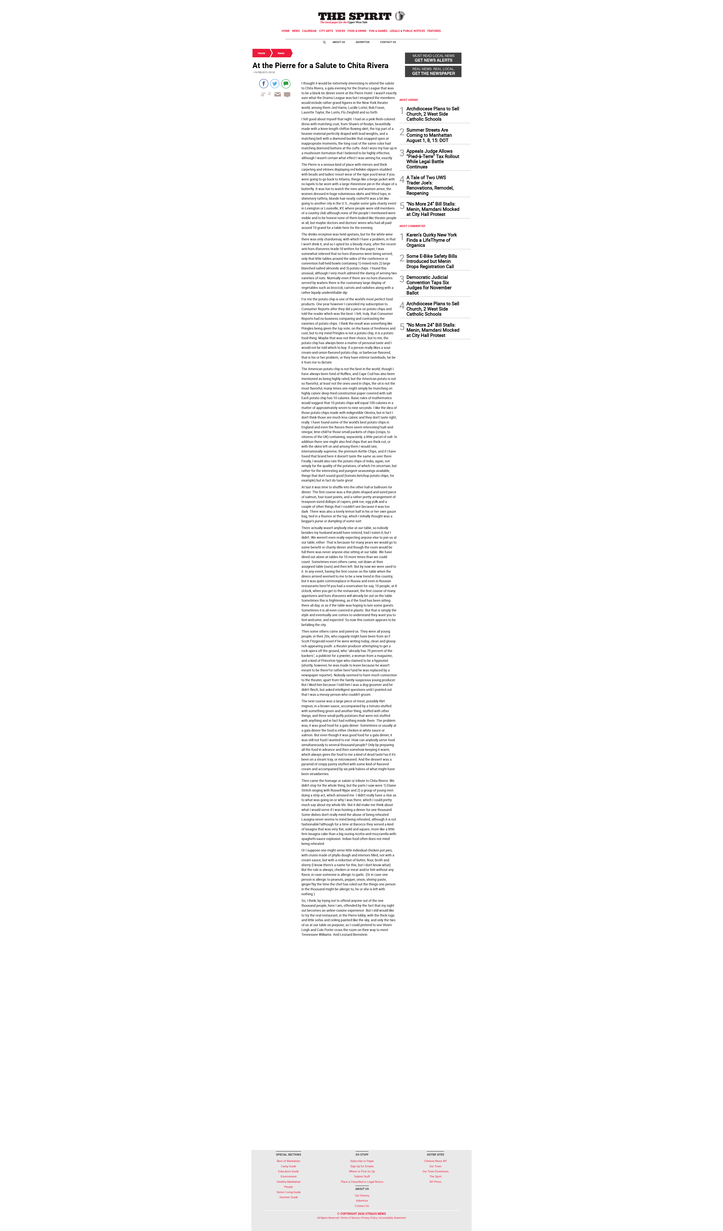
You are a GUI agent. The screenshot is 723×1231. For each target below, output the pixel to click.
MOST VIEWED (408, 100)
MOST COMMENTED (412, 226)
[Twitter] (274, 83)
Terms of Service (350, 1217)
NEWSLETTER (440, 4)
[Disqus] (324, 997)
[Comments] (286, 83)
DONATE (461, 4)
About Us (339, 42)
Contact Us (388, 42)
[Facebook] (263, 83)
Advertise (363, 42)
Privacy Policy (369, 1217)
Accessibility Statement (392, 1217)
